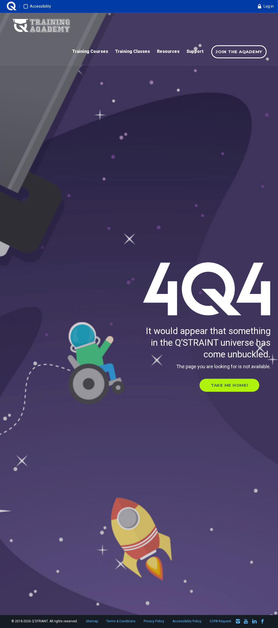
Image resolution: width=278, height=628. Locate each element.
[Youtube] (246, 622)
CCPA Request (220, 621)
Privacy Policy (154, 621)
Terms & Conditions (120, 621)
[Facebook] (262, 622)
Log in (269, 6)
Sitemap (92, 621)
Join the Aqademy (239, 51)
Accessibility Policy (186, 621)
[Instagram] (238, 622)
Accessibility (40, 6)
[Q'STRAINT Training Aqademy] (41, 26)
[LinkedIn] (254, 622)
